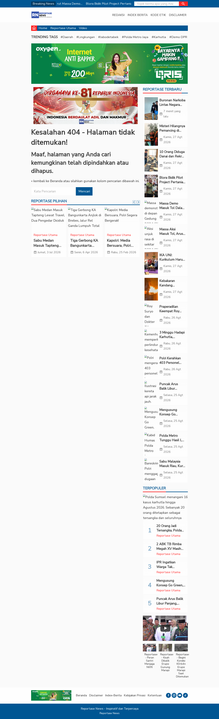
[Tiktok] (185, 695)
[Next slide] (138, 202)
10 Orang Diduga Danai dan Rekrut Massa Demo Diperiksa (172, 159)
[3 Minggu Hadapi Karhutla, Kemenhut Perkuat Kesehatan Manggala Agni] (151, 340)
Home (43, 28)
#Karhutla (159, 37)
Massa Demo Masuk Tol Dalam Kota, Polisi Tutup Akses (172, 210)
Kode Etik (158, 15)
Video (83, 28)
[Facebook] (168, 695)
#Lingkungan (85, 37)
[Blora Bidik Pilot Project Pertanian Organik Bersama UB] (151, 186)
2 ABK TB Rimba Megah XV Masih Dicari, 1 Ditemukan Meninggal (170, 551)
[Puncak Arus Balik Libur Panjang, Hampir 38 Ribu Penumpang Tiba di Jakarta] (151, 392)
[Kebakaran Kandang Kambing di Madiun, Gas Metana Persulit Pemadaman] (151, 289)
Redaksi (118, 15)
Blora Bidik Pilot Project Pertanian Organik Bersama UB (172, 184)
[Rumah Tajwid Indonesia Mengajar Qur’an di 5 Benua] (85, 219)
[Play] (165, 628)
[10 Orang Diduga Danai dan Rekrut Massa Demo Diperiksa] (151, 160)
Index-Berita (113, 695)
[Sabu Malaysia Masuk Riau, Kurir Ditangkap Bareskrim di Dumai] (151, 469)
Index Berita (138, 15)
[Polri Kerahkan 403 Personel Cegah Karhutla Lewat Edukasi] (151, 366)
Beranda (81, 695)
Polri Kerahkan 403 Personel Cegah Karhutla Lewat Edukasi (170, 365)
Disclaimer (177, 15)
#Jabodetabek (108, 37)
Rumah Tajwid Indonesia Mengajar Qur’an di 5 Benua (83, 248)
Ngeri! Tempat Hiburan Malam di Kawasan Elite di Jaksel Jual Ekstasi (48, 248)
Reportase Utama (63, 28)
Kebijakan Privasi (134, 695)
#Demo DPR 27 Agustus (186, 37)
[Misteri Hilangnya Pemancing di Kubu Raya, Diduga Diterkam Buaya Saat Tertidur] (151, 134)
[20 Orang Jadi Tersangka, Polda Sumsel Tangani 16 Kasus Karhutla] (165, 508)
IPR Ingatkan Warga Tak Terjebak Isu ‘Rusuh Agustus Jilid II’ (170, 569)
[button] (183, 3)
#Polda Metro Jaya (135, 37)
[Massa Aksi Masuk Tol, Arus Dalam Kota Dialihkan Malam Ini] (151, 237)
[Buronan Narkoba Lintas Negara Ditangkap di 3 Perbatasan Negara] (151, 108)
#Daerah (67, 37)
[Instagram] (174, 695)
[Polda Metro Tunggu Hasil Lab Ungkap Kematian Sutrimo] (151, 444)
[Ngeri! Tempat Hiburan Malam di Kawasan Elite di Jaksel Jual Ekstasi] (48, 219)
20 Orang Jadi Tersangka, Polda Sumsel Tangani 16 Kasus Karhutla (170, 533)
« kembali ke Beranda (46, 181)
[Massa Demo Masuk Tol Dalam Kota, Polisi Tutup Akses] (151, 211)
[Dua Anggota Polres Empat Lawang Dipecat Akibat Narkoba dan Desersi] (122, 219)
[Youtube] (179, 695)
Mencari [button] (84, 191)
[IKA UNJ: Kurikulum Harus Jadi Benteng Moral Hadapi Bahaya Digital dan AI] (151, 263)
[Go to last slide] (134, 202)
